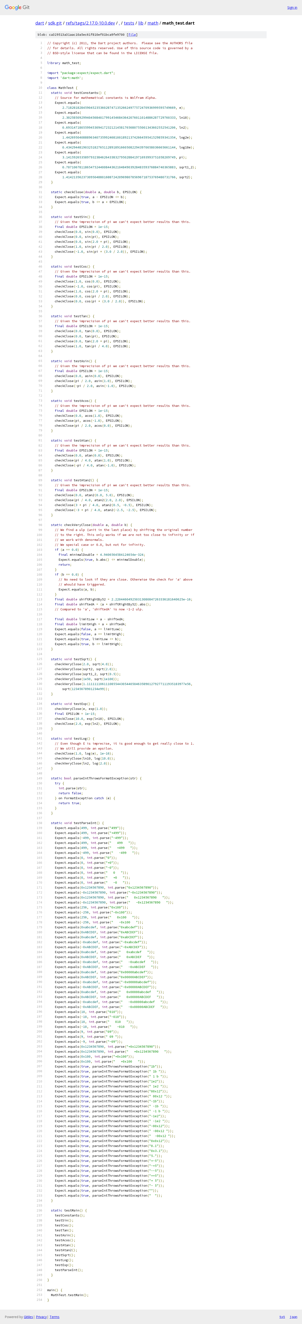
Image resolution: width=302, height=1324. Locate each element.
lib (140, 23)
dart (39, 23)
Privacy (41, 1317)
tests (129, 23)
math (152, 23)
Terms (54, 1317)
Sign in (292, 7)
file (132, 35)
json (293, 1317)
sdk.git (55, 23)
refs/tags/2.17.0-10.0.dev (90, 23)
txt (282, 1317)
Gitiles (28, 1317)
